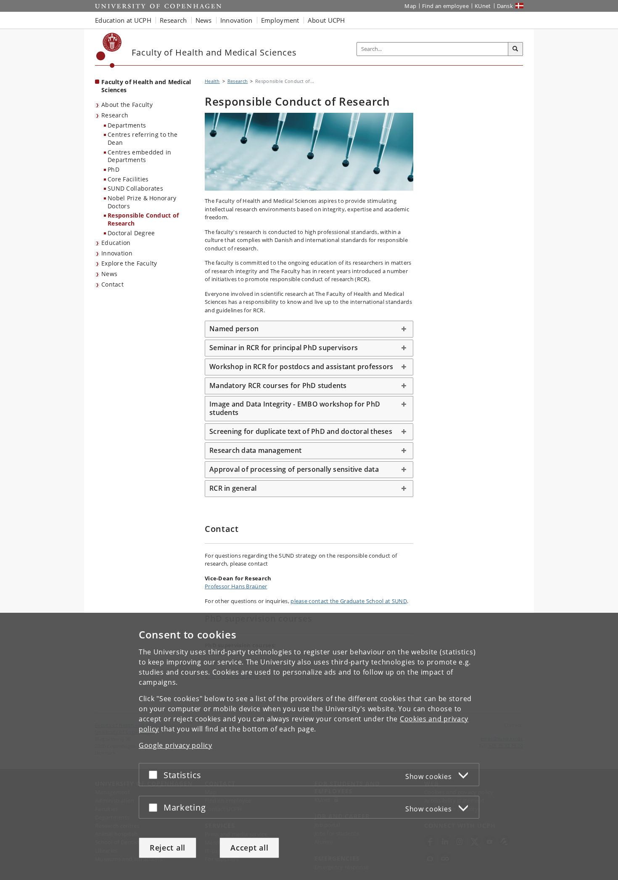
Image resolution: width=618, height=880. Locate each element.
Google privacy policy (175, 745)
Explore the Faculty (129, 263)
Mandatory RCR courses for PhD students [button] (278, 385)
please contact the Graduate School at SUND (349, 601)
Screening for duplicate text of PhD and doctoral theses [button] (300, 431)
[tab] (309, 329)
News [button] (203, 20)
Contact (112, 284)
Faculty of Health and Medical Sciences (146, 86)
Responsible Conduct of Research (143, 219)
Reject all (167, 848)
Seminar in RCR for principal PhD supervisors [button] (283, 347)
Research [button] (173, 20)
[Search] (515, 49)
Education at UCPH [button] (123, 20)
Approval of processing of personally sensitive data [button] (294, 469)
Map (410, 6)
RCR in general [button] (233, 488)
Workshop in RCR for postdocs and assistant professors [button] (301, 366)
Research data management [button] (255, 450)
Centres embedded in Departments (140, 156)
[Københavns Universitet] (109, 50)
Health (212, 81)
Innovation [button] (236, 20)
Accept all (249, 848)
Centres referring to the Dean (142, 138)
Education (116, 243)
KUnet (483, 6)
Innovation (116, 253)
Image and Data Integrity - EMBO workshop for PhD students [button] (294, 408)
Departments (127, 125)
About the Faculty (127, 105)
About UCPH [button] (326, 20)
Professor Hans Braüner (236, 586)
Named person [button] (234, 328)
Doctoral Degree (131, 233)
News (109, 274)
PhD (113, 169)
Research (114, 115)
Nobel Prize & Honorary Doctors (142, 202)
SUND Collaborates (135, 188)
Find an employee (445, 6)
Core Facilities (128, 179)
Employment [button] (280, 20)
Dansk (505, 6)
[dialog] (309, 746)
